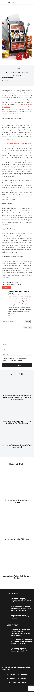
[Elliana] (14, 68)
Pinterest (23, 678)
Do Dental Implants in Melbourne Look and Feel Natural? (20, 617)
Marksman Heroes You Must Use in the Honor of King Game (17, 577)
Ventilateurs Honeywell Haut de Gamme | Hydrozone (17, 501)
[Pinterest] (18, 678)
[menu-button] (2, 2)
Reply (9, 315)
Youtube (24, 682)
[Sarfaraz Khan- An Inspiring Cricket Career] (17, 522)
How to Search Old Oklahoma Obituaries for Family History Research (17, 446)
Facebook (12, 674)
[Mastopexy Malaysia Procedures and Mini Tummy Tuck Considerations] (5, 600)
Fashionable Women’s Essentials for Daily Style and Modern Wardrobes (21, 650)
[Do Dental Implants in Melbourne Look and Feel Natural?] (5, 617)
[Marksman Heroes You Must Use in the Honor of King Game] (17, 558)
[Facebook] (7, 674)
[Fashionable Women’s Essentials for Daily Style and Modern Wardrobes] (5, 650)
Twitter (14, 682)
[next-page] (18, 451)
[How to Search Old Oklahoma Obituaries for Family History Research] (17, 435)
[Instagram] (18, 674)
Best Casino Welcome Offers (10, 282)
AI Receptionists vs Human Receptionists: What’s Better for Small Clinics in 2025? (21, 608)
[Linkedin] (7, 678)
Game (11, 77)
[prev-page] (15, 451)
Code (30, 327)
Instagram (24, 674)
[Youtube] (19, 682)
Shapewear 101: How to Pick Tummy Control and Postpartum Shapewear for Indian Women (20, 632)
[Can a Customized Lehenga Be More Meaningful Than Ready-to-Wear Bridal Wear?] (5, 641)
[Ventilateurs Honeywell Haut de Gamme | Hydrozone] (17, 483)
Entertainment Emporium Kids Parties (18, 292)
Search (28, 321)
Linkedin (12, 678)
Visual (25, 327)
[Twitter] (9, 682)
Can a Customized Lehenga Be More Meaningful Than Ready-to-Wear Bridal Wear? (21, 641)
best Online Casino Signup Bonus (12, 284)
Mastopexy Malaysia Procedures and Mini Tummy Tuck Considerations (21, 600)
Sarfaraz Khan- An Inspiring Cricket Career (17, 539)
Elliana (19, 68)
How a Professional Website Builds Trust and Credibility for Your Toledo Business (17, 422)
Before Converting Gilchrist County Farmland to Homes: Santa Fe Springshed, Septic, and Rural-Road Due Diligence (17, 397)
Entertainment (5, 77)
